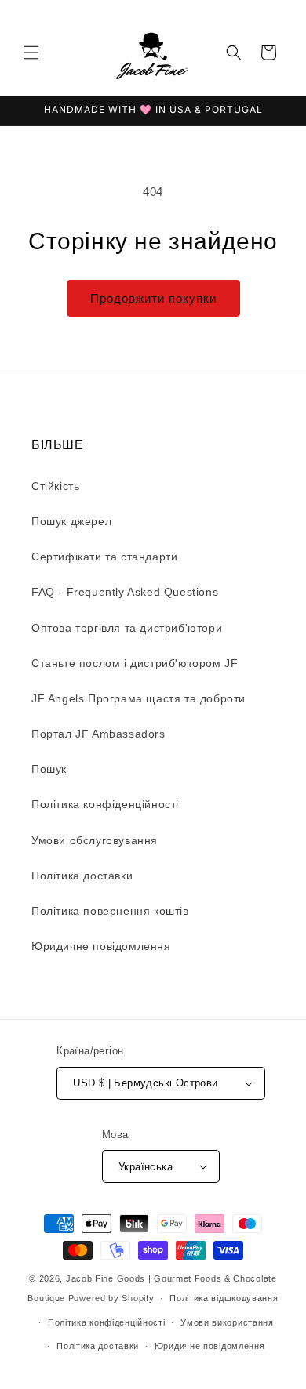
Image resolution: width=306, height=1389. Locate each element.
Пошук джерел (71, 521)
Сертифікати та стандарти (104, 556)
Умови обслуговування (94, 840)
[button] (31, 52)
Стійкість (55, 486)
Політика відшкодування (223, 1298)
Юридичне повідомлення (101, 946)
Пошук (49, 769)
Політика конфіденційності (105, 804)
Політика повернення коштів (110, 911)
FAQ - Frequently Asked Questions (124, 592)
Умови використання (227, 1322)
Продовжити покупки (153, 298)
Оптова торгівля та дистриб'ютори (126, 628)
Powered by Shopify (111, 1298)
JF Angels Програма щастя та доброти (138, 698)
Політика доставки (82, 875)
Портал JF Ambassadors (98, 733)
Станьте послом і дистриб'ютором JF (134, 663)
